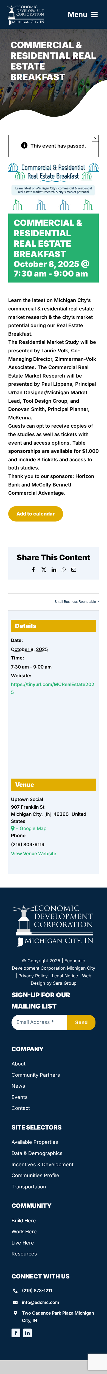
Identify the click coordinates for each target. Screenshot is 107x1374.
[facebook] (16, 1333)
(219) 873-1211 (37, 1290)
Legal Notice (65, 975)
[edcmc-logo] (25, 7)
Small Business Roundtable (75, 601)
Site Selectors (37, 1127)
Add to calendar (35, 514)
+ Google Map (30, 828)
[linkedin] (27, 1333)
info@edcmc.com (40, 1302)
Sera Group (65, 983)
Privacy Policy (33, 975)
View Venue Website (33, 853)
